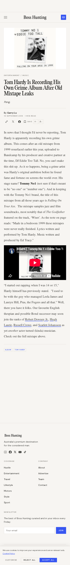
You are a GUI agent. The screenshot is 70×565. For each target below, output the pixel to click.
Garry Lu (12, 112)
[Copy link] (6, 121)
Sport (7, 502)
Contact (42, 485)
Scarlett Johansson (49, 325)
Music (25, 75)
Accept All (48, 560)
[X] (15, 452)
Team (41, 479)
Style (6, 496)
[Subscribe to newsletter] (63, 17)
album (8, 350)
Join (61, 530)
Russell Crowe (22, 325)
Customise (11, 560)
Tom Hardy (20, 350)
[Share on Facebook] (19, 121)
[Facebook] (10, 452)
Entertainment (12, 75)
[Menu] (5, 17)
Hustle (7, 467)
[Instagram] (5, 452)
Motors (8, 490)
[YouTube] (20, 452)
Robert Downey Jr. (36, 319)
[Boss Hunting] (35, 17)
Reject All (29, 560)
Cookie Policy (9, 553)
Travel (7, 479)
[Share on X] (13, 121)
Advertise (43, 473)
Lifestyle (8, 485)
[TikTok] (25, 452)
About (41, 467)
